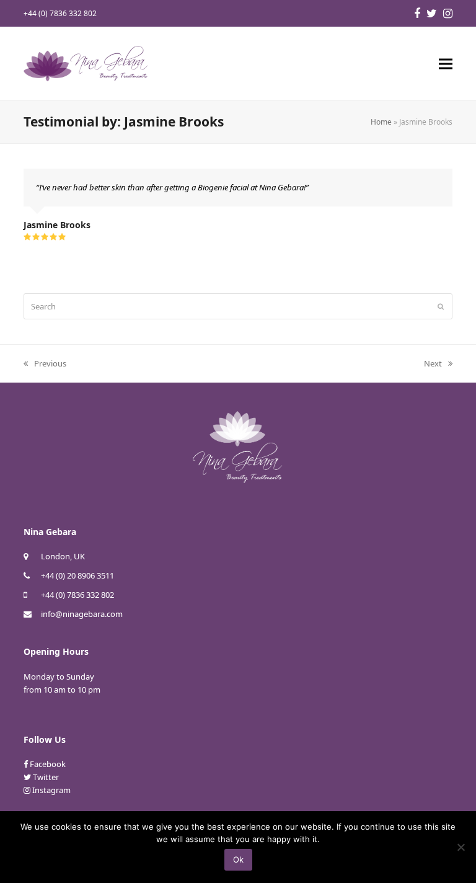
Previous (45, 364)
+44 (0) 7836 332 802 (77, 594)
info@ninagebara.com (82, 613)
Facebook (48, 764)
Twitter (46, 777)
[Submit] (441, 306)
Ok (238, 859)
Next (433, 364)
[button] (445, 63)
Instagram (51, 790)
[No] (460, 847)
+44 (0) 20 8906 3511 (77, 575)
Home (381, 122)
